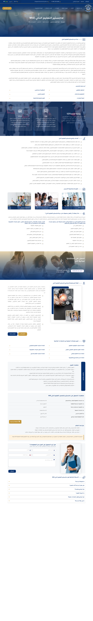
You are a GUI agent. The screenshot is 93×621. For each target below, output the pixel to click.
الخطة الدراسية (14, 421)
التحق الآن (22, 334)
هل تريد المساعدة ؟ (61, 270)
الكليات (72, 8)
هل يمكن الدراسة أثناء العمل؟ (46, 485)
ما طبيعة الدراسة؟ (46, 481)
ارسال (12, 471)
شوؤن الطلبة (65, 8)
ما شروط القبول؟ (46, 493)
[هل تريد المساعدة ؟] (68, 271)
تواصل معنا (12, 334)
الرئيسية (63, 22)
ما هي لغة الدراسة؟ (46, 501)
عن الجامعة (79, 8)
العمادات (57, 8)
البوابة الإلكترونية (39, 8)
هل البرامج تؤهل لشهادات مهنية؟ (46, 497)
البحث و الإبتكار (48, 8)
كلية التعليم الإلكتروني (55, 22)
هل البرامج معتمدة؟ (46, 489)
